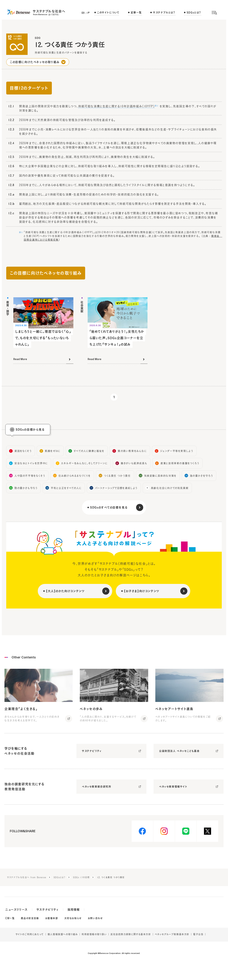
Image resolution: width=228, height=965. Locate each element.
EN (83, 13)
